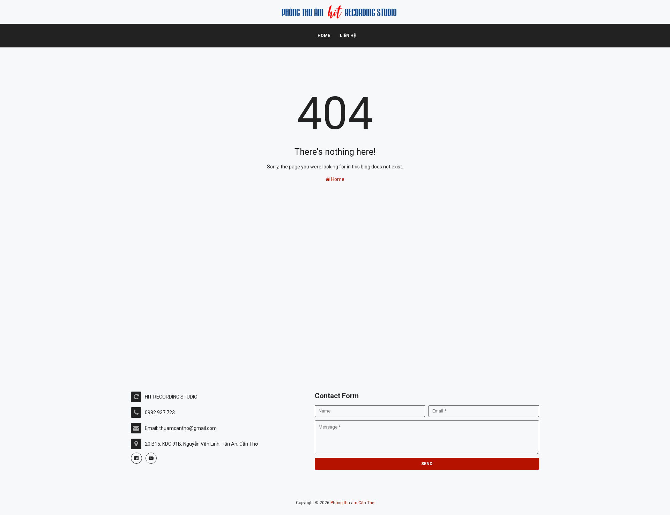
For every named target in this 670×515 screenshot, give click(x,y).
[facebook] (136, 458)
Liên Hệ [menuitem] (348, 35)
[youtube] (151, 458)
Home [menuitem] (324, 35)
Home (337, 179)
